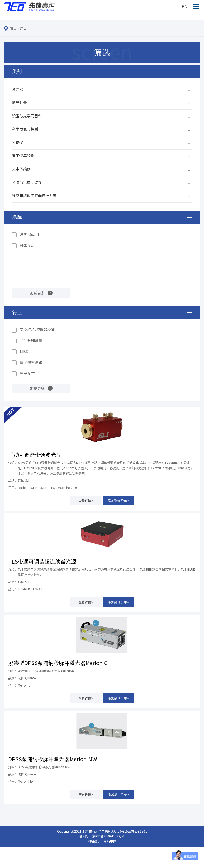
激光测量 (19, 103)
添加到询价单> (118, 500)
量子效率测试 (31, 362)
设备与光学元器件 (27, 116)
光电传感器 (21, 169)
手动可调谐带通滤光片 (34, 454)
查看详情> (85, 500)
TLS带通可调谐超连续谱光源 (42, 561)
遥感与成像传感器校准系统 (34, 196)
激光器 (17, 89)
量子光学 (27, 373)
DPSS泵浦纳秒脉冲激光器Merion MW (52, 759)
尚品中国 (110, 841)
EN (185, 7)
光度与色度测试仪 (27, 182)
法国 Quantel (31, 234)
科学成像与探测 (25, 129)
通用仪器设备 (23, 156)
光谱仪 (17, 142)
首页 (13, 28)
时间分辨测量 (31, 341)
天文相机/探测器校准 (37, 330)
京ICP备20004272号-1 (108, 836)
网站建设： (96, 841)
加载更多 (37, 293)
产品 (23, 28)
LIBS (24, 351)
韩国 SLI (27, 245)
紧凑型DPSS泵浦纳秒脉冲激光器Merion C (58, 663)
